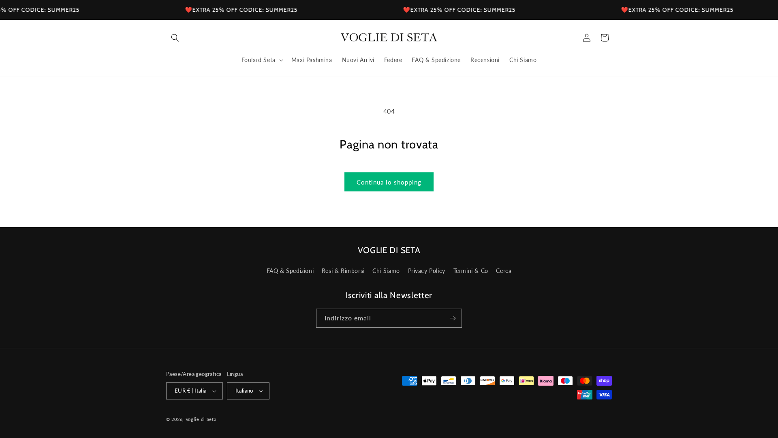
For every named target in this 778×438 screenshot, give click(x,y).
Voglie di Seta (201, 419)
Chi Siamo (386, 270)
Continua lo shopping (389, 182)
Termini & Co (470, 270)
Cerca (503, 270)
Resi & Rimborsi (343, 270)
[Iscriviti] (453, 318)
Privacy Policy (426, 270)
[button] (175, 38)
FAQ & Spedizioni (290, 270)
